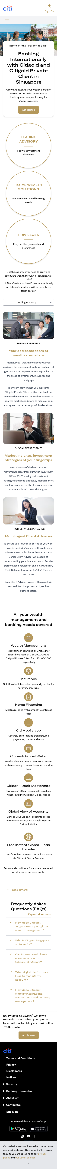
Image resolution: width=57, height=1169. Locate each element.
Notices (11, 1077)
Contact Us (13, 1104)
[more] (7, 20)
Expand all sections (39, 914)
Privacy (11, 1064)
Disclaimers (14, 1071)
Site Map (12, 1111)
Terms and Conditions (20, 1058)
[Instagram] (22, 1136)
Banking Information (19, 1091)
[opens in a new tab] (7, 8)
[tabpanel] (28, 454)
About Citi (12, 1098)
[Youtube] (28, 1136)
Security (11, 1084)
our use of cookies (25, 1157)
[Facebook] (35, 1136)
